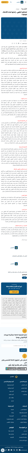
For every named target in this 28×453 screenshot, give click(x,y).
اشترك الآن (23, 350)
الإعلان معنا (11, 431)
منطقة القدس (24, 409)
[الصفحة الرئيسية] (19, 2)
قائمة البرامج (24, 388)
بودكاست (25, 394)
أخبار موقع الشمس (9, 382)
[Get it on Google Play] (11, 368)
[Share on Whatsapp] (13, 43)
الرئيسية (24, 9)
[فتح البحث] (10, 2)
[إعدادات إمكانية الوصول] (2, 450)
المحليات (24, 406)
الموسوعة (11, 416)
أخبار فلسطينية (10, 385)
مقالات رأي (11, 398)
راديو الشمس (23, 382)
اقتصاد (12, 409)
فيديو (12, 401)
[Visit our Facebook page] (19, 450)
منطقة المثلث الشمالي (22, 419)
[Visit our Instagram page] (17, 450)
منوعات (17, 9)
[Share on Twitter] (17, 43)
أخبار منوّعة (11, 406)
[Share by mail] (15, 43)
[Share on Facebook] (19, 43)
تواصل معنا (11, 434)
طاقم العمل (24, 434)
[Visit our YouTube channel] (12, 450)
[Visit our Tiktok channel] (6, 450)
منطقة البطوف (23, 422)
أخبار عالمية (11, 394)
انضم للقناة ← (14, 292)
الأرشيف (12, 437)
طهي (24, 278)
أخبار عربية (11, 391)
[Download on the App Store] (22, 368)
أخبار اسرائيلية (11, 388)
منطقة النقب (24, 416)
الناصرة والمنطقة (23, 413)
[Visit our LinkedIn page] (9, 450)
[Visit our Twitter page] (14, 450)
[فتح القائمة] (25, 2)
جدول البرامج (24, 391)
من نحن (25, 431)
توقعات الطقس (10, 422)
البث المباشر (4, 2)
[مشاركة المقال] (21, 43)
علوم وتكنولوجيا (10, 419)
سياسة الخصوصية (23, 437)
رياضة (12, 413)
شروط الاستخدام (23, 440)
